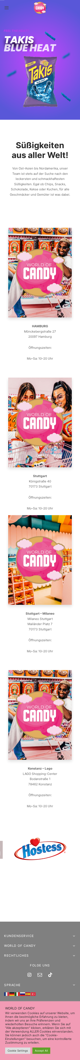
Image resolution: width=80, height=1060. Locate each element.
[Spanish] (28, 994)
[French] (6, 994)
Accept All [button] (41, 1050)
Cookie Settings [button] (18, 1050)
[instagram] (29, 975)
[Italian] (17, 994)
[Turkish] (33, 994)
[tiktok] (50, 975)
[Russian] (22, 994)
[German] (12, 994)
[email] (39, 975)
